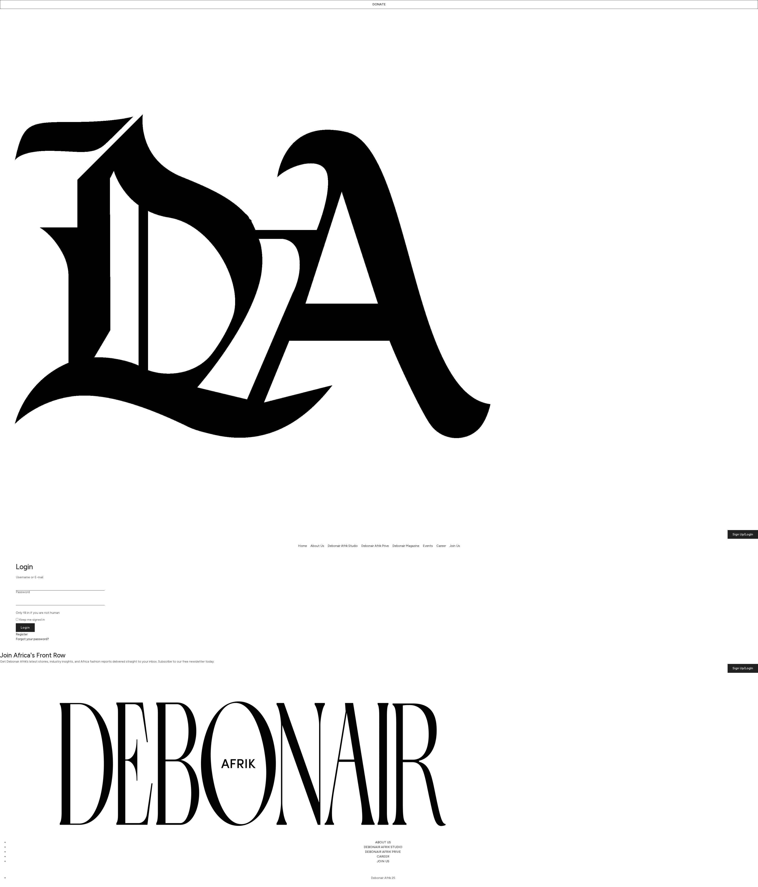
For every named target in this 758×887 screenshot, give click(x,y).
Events (428, 546)
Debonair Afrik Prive (375, 546)
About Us (317, 546)
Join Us (454, 546)
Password (23, 592)
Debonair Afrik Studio (343, 546)
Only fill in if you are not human (38, 612)
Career (441, 546)
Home (302, 546)
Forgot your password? (32, 639)
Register (22, 634)
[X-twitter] (15, 18)
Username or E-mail (29, 577)
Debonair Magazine (405, 546)
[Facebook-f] (34, 18)
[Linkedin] (25, 18)
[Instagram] (5, 18)
